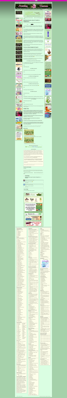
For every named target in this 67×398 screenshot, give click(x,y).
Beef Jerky (18, 320)
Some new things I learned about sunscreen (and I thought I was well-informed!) (45, 297)
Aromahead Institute (35, 157)
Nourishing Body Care (34, 9)
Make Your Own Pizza (19, 282)
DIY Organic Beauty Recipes (32, 379)
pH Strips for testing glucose (32, 326)
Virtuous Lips (30, 366)
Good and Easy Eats (31, 342)
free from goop (22, 286)
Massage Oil (30, 362)
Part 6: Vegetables (43, 354)
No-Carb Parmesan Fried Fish (20, 279)
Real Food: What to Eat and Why (33, 345)
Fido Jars (30, 318)
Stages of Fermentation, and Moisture (45, 344)
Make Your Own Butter (19, 275)
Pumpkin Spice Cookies (20, 309)
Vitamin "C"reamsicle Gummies (32, 265)
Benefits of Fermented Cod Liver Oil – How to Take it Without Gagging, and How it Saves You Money (33, 238)
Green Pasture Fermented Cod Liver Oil (33, 230)
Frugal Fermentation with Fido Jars (33, 302)
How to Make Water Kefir (20, 249)
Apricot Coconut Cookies (20, 299)
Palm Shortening (19, 339)
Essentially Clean (31, 375)
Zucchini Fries (19, 306)
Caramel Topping (19, 245)
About (17, 9)
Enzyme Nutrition (31, 349)
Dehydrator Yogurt (19, 289)
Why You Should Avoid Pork (20, 351)
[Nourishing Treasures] (33, 6)
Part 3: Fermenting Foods (44, 332)
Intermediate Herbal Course (44, 256)
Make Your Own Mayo (19, 283)
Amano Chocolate (31, 385)
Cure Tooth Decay (31, 346)
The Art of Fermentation (32, 316)
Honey (23, 330)
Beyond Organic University (37, 156)
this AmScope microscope (35, 58)
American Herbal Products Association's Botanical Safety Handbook (44, 240)
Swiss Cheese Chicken (20, 278)
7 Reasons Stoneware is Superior (21, 370)
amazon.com (20, 388)
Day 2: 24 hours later (31, 278)
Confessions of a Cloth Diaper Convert (33, 363)
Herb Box (42, 255)
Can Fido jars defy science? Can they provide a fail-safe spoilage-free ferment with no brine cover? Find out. (33, 299)
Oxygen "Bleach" (43, 275)
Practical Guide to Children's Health (33, 352)
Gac (29, 251)
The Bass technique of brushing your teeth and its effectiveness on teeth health (45, 327)
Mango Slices (18, 316)
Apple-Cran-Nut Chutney (20, 243)
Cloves (18, 325)
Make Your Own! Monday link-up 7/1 (39, 172)
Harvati (23, 336)
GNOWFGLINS (40, 120)
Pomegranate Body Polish (44, 283)
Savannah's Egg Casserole (20, 259)
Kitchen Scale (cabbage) (32, 324)
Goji (29, 255)
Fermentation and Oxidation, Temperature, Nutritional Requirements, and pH (45, 346)
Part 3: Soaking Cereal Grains (44, 352)
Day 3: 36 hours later (31, 279)
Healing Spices (42, 251)
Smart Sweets (30, 333)
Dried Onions (18, 308)
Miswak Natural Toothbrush (44, 277)
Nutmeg (18, 326)
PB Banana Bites (19, 260)
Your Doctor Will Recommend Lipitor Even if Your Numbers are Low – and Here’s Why (45, 311)
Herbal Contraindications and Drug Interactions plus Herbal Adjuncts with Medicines (45, 249)
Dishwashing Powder (43, 274)
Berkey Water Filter (31, 384)
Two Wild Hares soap (31, 361)
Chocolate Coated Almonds (20, 319)
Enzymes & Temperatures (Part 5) (45, 364)
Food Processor (31, 325)
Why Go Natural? (43, 298)
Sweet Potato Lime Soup (20, 269)
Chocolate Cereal (19, 288)
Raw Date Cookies (19, 305)
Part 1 (41, 350)
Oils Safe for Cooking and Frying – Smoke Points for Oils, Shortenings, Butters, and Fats (21, 346)
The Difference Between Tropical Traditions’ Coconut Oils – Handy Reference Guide (21, 355)
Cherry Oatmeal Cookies (20, 252)
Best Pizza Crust (19, 262)
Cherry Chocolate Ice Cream (20, 250)
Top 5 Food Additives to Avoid (20, 356)
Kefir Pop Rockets (31, 308)
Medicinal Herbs (43, 237)
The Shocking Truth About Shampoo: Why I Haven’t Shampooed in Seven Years (45, 294)
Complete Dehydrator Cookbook (32, 334)
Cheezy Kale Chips (19, 293)
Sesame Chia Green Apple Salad (21, 270)
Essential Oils (25, 9)
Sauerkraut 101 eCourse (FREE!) (33, 269)
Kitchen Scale (42, 253)
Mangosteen (30, 253)
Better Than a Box (31, 336)
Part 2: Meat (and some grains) (44, 351)
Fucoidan (30, 252)
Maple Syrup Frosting (19, 256)
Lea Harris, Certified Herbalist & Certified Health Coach (35, 22)
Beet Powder (23, 323)
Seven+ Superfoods (31, 232)
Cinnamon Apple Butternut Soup (21, 272)
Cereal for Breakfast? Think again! (21, 344)
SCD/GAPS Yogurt (19, 298)
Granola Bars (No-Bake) (20, 296)
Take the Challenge (31, 248)
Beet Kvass (30, 305)
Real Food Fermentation (32, 311)
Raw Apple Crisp (19, 273)
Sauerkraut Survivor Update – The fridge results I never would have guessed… (33, 292)
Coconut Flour (24, 332)
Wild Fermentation (31, 315)
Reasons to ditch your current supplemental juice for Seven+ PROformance (32, 246)
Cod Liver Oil (30, 235)
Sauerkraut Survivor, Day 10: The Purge (33, 282)
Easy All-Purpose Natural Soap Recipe (45, 271)
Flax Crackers (19, 313)
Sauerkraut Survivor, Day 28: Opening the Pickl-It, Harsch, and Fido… (33, 136)
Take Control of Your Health (32, 348)
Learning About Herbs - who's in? (44, 230)
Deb (25, 184)
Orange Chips (18, 290)
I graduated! (42, 232)
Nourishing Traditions (31, 344)
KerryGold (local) (24, 325)
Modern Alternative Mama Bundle (33, 341)
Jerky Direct (30, 376)
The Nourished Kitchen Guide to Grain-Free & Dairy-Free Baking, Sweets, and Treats (33, 332)
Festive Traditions (31, 339)
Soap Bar (42, 284)
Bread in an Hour (19, 285)
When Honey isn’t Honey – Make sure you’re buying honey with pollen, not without (21, 348)
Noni (29, 256)
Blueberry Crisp (19, 257)
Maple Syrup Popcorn (19, 263)
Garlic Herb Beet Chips (20, 312)
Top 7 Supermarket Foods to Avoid (21, 353)
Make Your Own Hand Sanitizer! (44, 272)
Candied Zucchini (19, 318)
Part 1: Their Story (43, 330)
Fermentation (28, 9)
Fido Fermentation (41, 161)
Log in (49, 9)
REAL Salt (18, 323)
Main (17, 230)
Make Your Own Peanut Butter (20, 276)
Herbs (21, 9)
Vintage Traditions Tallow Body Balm (33, 386)
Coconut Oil (18, 338)
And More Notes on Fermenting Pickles (45, 348)
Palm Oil (23, 338)
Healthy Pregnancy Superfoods (32, 355)
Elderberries (23, 326)
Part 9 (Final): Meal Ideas (44, 358)
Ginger (18, 327)
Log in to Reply (26, 182)
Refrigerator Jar (31, 321)
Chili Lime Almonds (19, 302)
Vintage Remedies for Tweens (32, 356)
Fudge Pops (18, 255)
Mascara (42, 288)
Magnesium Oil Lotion (31, 369)
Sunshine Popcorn (19, 246)
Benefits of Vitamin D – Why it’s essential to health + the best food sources (33, 262)
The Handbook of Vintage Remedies (45, 235)
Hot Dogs (23, 335)
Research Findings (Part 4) (44, 363)
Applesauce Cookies (19, 300)
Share (24, 25)
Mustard (23, 333)
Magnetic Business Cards (32, 388)
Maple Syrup (23, 329)
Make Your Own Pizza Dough (20, 280)
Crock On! (30, 343)
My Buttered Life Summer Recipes (45, 301)
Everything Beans (31, 335)
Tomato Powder (19, 310)
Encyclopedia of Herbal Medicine (44, 242)
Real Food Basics (31, 338)
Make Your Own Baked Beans (20, 253)
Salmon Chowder (19, 268)
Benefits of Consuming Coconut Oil (21, 350)
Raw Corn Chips (19, 311)
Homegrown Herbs (43, 238)
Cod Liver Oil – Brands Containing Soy (33, 239)
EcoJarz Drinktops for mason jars (33, 365)
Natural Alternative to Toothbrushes (45, 291)
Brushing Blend (31, 389)
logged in (28, 190)
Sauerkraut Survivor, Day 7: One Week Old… (30, 143)
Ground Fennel (19, 329)
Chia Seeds (23, 328)
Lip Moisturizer (42, 281)
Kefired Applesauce (19, 247)
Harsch (26, 122)
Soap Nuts (42, 273)
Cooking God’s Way (30, 116)
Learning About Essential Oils (33, 161)
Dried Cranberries (24, 327)
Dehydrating (18, 235)
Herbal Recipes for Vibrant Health (45, 236)
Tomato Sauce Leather (19, 292)
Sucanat (18, 332)
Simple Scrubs (31, 374)
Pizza (18, 297)
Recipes (19, 9)
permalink (29, 171)
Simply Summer (31, 392)
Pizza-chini (18, 315)
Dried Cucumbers (19, 295)
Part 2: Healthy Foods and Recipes (45, 331)
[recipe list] (19, 46)
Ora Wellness (42, 317)
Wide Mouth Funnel (31, 322)
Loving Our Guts (36, 111)
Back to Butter (30, 359)
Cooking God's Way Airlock (32, 319)
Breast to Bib (30, 354)
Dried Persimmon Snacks (20, 303)
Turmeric (18, 330)
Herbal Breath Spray (43, 280)
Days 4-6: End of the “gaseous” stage (33, 280)
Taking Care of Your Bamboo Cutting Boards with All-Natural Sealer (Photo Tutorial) (21, 366)
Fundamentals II (19, 232)
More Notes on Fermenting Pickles (45, 347)
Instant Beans (19, 240)
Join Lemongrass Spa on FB (48, 96)
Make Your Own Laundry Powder (44, 270)
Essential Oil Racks (31, 368)
